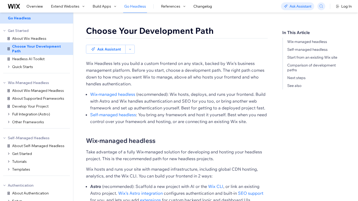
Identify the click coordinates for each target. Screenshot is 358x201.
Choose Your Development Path (150, 30)
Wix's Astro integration (140, 193)
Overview (34, 6)
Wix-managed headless (307, 41)
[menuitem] (36, 18)
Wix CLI (215, 186)
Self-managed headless (307, 49)
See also (294, 85)
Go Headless (135, 6)
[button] (105, 49)
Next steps (296, 77)
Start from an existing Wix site (312, 57)
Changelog (202, 6)
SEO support (250, 193)
